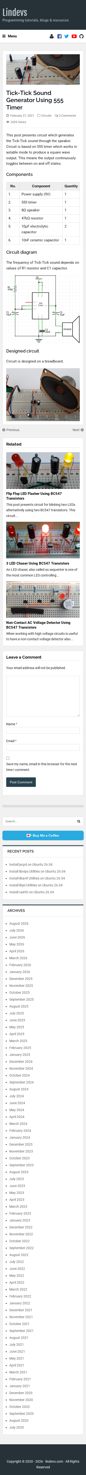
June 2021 (17, 1351)
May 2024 (16, 1110)
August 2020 (18, 1420)
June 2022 (17, 1269)
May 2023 (16, 1193)
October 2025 (19, 992)
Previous (12, 430)
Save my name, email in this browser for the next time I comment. (41, 767)
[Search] (79, 821)
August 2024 (18, 1089)
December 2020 (20, 1393)
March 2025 (18, 1041)
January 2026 (19, 972)
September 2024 (21, 1082)
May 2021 (16, 1358)
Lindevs (14, 12)
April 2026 (16, 951)
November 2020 (21, 1400)
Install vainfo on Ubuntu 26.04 (31, 892)
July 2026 (16, 930)
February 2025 (20, 1048)
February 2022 (20, 1296)
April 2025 (16, 1034)
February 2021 (20, 1379)
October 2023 (19, 1158)
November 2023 (21, 1151)
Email (11, 741)
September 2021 (21, 1331)
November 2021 (21, 1317)
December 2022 (20, 1227)
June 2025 (17, 1020)
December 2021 (20, 1310)
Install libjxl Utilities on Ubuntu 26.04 (36, 885)
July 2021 (16, 1344)
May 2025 (16, 1027)
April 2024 (16, 1117)
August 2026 (18, 923)
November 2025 (21, 986)
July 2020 (16, 1427)
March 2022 (18, 1289)
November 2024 (21, 1068)
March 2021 (18, 1372)
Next (76, 430)
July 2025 (16, 1013)
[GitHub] (81, 36)
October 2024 (19, 1075)
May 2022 (16, 1275)
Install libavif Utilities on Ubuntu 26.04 (37, 878)
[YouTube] (74, 36)
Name (11, 724)
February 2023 (20, 1213)
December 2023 (20, 1144)
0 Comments (67, 115)
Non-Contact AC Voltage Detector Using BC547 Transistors (38, 625)
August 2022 (18, 1255)
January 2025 (19, 1055)
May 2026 (16, 944)
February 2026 (20, 965)
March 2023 (18, 1206)
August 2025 (18, 1006)
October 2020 (19, 1407)
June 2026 (17, 937)
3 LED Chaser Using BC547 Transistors (37, 563)
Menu (12, 36)
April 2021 (16, 1365)
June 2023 (17, 1186)
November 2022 (21, 1234)
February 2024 (20, 1130)
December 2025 (20, 979)
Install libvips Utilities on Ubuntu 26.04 (37, 871)
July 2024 (16, 1096)
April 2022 (16, 1282)
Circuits (46, 115)
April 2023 (16, 1200)
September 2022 (21, 1248)
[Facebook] (59, 36)
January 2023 (19, 1220)
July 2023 (16, 1179)
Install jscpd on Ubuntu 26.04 (31, 864)
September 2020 (21, 1413)
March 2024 (18, 1124)
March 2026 (18, 958)
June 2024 (17, 1103)
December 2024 (20, 1061)
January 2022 (19, 1303)
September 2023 (21, 1165)
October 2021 (19, 1324)
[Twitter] (66, 36)
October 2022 (19, 1241)
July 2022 (16, 1262)
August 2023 (18, 1172)
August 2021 (18, 1338)
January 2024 (19, 1137)
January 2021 (19, 1386)
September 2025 (21, 999)
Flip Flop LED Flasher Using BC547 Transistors (34, 496)
